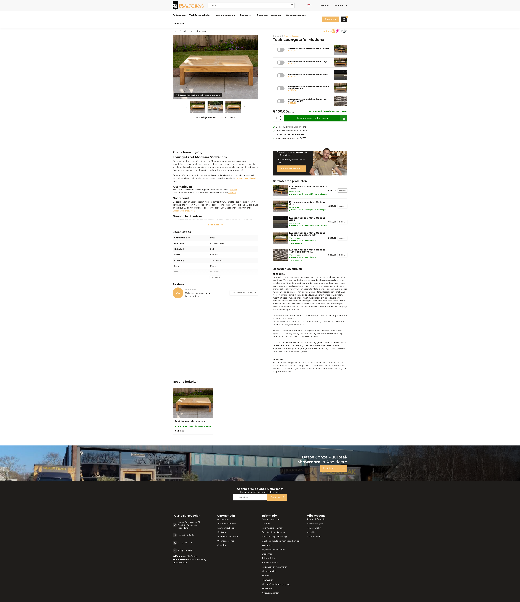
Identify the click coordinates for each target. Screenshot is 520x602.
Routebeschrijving (331, 468)
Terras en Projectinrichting (274, 536)
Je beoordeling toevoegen (244, 293)
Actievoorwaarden (270, 593)
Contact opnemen (271, 519)
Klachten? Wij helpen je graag (276, 584)
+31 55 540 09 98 (186, 535)
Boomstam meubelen (269, 15)
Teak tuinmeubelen (199, 15)
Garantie (266, 523)
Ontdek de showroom (290, 168)
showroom (215, 95)
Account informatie (316, 519)
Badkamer (246, 15)
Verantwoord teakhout (272, 528)
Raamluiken (267, 580)
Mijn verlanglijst (314, 528)
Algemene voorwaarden (273, 549)
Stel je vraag (229, 117)
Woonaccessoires (296, 15)
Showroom (330, 19)
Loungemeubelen (225, 15)
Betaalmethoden (270, 562)
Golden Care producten (184, 211)
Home (175, 31)
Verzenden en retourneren (274, 567)
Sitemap (266, 575)
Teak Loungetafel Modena (194, 31)
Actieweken (179, 15)
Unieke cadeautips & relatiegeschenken (281, 541)
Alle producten (314, 536)
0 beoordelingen (291, 36)
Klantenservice (269, 571)
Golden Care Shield (246, 178)
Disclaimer (267, 554)
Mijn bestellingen (315, 523)
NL (312, 5)
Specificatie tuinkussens (273, 532)
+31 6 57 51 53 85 (186, 542)
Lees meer (214, 225)
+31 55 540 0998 (296, 134)
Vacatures (266, 545)
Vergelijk (311, 532)
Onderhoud (179, 23)
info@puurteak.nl (186, 550)
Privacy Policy (268, 558)
